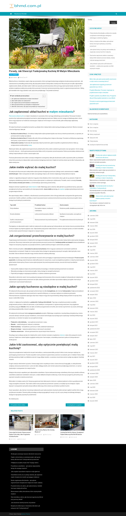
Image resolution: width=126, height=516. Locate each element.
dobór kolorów (33, 187)
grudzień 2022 (94, 281)
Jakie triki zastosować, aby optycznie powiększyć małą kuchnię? (28, 106)
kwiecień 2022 (94, 308)
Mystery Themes (25, 514)
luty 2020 (92, 397)
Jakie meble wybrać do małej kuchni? (21, 100)
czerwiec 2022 (94, 301)
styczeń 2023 (94, 277)
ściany (30, 145)
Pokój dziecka (94, 141)
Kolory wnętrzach (95, 134)
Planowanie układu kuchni (16, 116)
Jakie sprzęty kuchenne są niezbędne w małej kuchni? (25, 104)
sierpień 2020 (94, 377)
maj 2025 (92, 250)
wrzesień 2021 (94, 332)
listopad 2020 (94, 366)
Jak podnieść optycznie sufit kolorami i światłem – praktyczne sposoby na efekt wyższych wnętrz (102, 66)
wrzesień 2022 (94, 291)
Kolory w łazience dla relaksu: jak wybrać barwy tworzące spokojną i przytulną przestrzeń (101, 44)
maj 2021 (92, 346)
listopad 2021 (94, 325)
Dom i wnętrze (14, 74)
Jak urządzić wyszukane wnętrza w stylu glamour (25, 471)
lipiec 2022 (93, 298)
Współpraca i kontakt (20, 14)
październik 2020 (95, 370)
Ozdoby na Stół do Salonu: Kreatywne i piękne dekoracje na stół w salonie (72, 433)
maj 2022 (92, 305)
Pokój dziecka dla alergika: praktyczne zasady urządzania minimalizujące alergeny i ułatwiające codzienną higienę (103, 35)
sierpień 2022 (94, 294)
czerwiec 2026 (94, 215)
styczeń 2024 (94, 260)
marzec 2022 (94, 311)
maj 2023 (92, 267)
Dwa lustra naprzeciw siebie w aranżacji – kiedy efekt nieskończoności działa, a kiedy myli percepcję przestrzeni (102, 58)
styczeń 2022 (94, 318)
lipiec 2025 (93, 246)
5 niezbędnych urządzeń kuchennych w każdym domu (76, 405)
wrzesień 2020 (94, 373)
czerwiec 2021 (94, 342)
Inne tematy (93, 131)
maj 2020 (92, 387)
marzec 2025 (94, 253)
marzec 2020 (94, 394)
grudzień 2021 (94, 322)
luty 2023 (92, 274)
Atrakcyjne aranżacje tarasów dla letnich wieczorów (26, 454)
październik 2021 (95, 329)
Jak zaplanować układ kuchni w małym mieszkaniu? (24, 98)
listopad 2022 (94, 284)
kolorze (62, 335)
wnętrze (62, 189)
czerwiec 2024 (94, 256)
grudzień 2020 (94, 363)
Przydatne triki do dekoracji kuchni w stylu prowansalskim (19, 405)
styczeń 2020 (94, 401)
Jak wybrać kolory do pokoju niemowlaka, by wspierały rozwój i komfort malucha (102, 51)
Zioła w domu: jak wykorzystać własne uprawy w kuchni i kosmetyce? (101, 198)
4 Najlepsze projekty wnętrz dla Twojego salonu (24, 462)
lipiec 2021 (93, 339)
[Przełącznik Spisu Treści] (43, 96)
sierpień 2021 (94, 335)
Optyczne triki (94, 137)
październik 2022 (95, 287)
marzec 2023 (94, 270)
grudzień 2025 (94, 236)
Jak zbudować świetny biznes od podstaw (23, 502)
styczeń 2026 (94, 233)
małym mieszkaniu (61, 111)
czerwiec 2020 (94, 383)
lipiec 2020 (93, 380)
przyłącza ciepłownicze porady (99, 144)
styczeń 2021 (94, 359)
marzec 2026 (94, 226)
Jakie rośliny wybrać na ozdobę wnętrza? (45, 431)
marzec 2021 (94, 353)
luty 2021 (92, 356)
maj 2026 (92, 219)
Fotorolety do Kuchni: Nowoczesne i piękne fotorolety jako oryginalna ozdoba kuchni (20, 434)
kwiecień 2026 (94, 222)
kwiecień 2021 (94, 349)
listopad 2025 (94, 239)
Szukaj (90, 19)
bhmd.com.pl (23, 77)
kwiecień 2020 (94, 390)
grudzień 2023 (94, 263)
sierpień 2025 (94, 243)
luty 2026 (92, 229)
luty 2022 (92, 315)
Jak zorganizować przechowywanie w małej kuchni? (24, 102)
